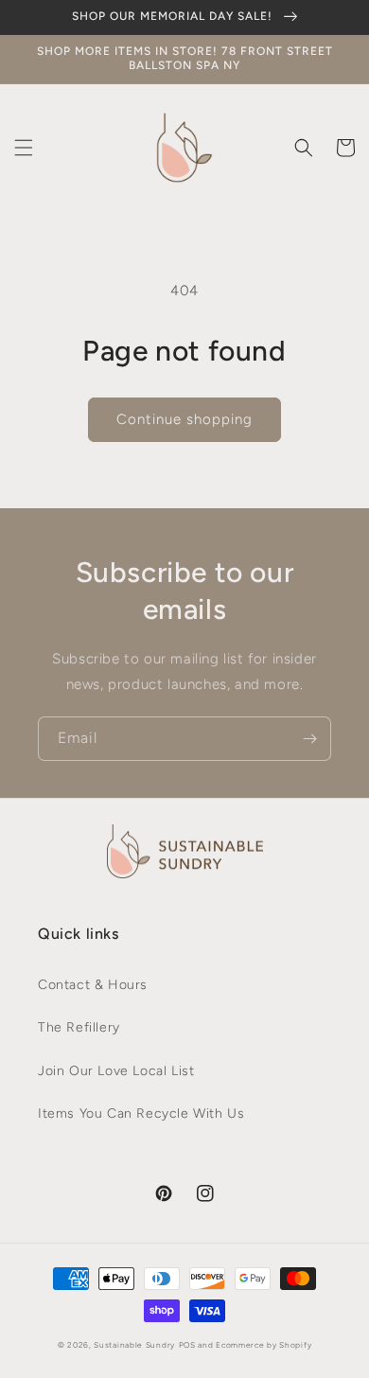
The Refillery (79, 1027)
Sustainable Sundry (134, 1345)
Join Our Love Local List (116, 1071)
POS (187, 1345)
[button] (23, 147)
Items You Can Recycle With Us (141, 1113)
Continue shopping (184, 419)
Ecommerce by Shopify (263, 1345)
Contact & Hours (93, 985)
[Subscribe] (309, 738)
